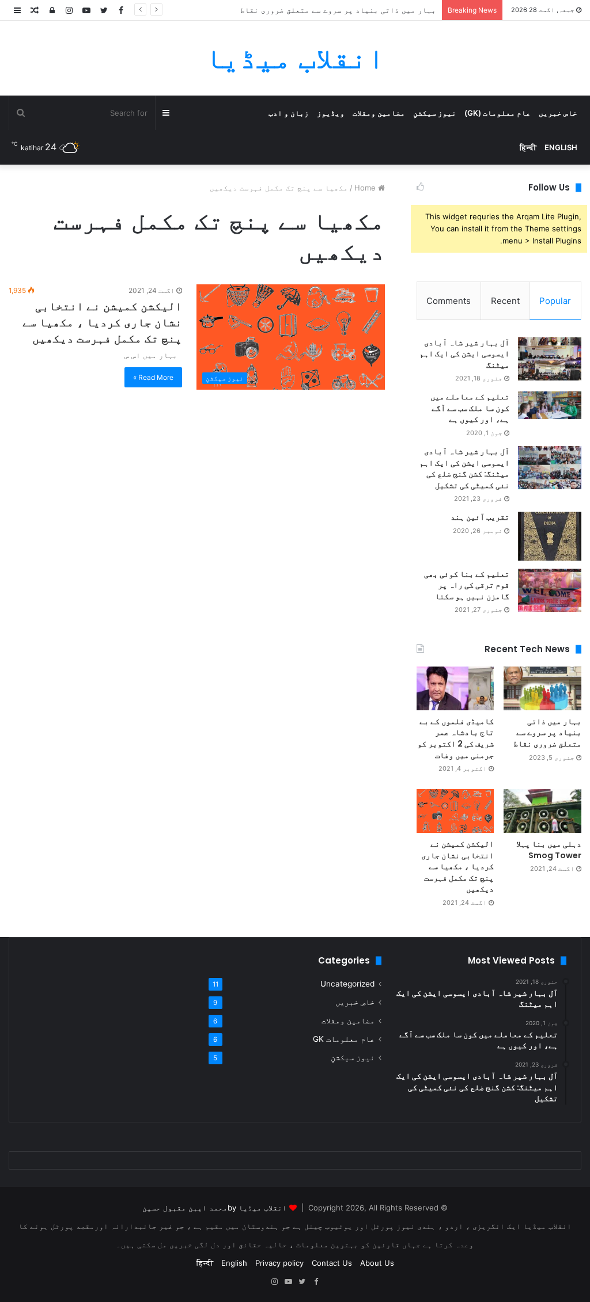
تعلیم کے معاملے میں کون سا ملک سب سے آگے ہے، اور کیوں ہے (469, 408)
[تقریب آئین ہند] (549, 536)
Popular (555, 300)
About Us (377, 1262)
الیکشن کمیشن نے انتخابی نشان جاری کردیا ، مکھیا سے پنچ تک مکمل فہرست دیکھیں (102, 322)
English (560, 147)
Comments (448, 300)
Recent (505, 300)
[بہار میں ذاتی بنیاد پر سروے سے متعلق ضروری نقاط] (542, 688)
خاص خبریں (558, 112)
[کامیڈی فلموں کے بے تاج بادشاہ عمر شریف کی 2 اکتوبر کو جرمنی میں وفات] (455, 688)
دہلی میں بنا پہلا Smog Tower (548, 849)
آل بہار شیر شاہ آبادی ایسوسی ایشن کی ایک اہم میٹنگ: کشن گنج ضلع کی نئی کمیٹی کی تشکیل (464, 468)
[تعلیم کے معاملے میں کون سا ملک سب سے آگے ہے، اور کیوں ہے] (549, 405)
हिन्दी (528, 147)
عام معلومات (344, 1039)
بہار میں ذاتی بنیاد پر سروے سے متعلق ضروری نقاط (338, 9)
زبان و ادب (288, 112)
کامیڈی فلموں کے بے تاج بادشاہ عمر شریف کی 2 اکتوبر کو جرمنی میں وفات (455, 738)
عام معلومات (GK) (497, 112)
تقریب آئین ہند (480, 517)
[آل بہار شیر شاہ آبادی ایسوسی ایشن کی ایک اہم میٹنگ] (549, 358)
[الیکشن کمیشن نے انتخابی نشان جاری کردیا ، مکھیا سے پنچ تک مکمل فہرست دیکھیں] (455, 811)
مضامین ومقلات (379, 112)
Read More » (153, 377)
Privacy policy (279, 1262)
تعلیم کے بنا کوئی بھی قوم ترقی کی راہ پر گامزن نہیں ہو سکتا (466, 585)
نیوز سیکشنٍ (434, 112)
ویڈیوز (331, 112)
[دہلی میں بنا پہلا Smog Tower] (542, 811)
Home (366, 187)
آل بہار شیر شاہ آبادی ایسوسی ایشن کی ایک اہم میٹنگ (464, 354)
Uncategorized (347, 983)
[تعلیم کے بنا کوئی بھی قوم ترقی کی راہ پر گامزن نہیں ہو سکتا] (549, 590)
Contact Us (332, 1262)
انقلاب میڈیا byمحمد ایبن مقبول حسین (214, 1207)
